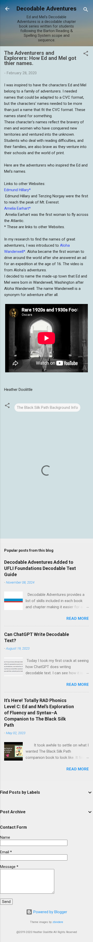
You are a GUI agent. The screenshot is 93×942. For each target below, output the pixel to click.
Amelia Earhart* (17, 208)
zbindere (57, 922)
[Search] (86, 10)
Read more (77, 618)
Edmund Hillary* (17, 190)
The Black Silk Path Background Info (47, 407)
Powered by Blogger (49, 912)
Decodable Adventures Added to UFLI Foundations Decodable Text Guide (40, 568)
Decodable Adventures (46, 8)
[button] (86, 54)
